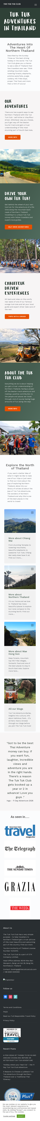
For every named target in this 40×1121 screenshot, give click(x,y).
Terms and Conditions (12, 1007)
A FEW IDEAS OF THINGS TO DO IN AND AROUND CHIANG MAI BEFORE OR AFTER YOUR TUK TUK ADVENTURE (19, 1057)
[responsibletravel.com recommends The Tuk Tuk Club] (12, 1032)
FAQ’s (5, 1012)
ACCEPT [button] (21, 1116)
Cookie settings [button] (9, 1116)
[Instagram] (10, 997)
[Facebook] (5, 997)
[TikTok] (15, 997)
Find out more (26, 945)
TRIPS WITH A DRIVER (17, 316)
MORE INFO (12, 137)
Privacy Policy (8, 1020)
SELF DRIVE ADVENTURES (18, 227)
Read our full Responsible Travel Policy (19, 1016)
